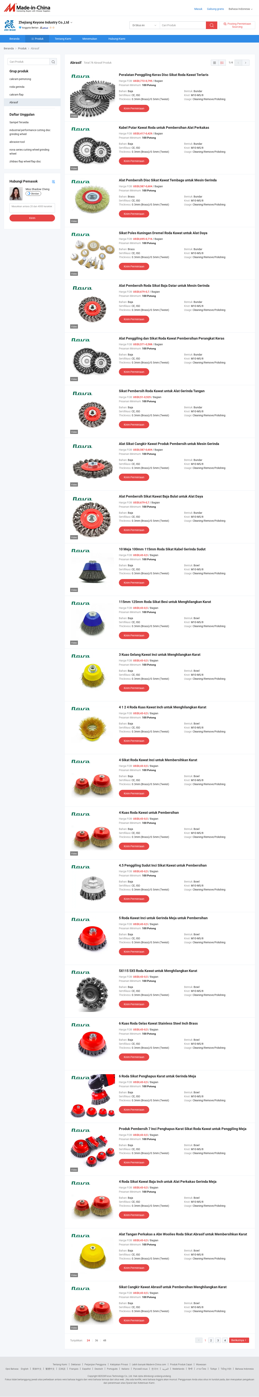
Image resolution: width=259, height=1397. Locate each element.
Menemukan (89, 38)
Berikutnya (237, 1340)
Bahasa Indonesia (244, 1368)
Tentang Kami (63, 38)
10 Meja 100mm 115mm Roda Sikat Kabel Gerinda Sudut (162, 549)
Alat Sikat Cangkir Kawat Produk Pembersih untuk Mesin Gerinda (169, 444)
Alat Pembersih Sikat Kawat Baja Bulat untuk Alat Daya (161, 496)
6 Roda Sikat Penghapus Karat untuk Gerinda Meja (157, 1076)
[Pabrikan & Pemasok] (28, 7)
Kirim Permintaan (134, 108)
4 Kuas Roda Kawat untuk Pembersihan (149, 813)
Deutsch (99, 1368)
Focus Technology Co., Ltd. (119, 1375)
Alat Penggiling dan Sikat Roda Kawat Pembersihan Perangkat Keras (171, 338)
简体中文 (37, 1368)
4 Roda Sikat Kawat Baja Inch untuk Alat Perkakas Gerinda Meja (168, 1182)
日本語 (62, 1368)
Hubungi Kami (116, 38)
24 (88, 1340)
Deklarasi (76, 1364)
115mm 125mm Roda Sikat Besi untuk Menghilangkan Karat (165, 602)
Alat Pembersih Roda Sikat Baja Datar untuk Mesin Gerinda (164, 286)
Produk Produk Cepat (181, 1364)
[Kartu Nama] (53, 181)
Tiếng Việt (226, 1368)
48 (104, 1340)
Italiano (125, 1368)
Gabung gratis (215, 9)
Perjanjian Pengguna (95, 1364)
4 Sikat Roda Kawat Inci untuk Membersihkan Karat (158, 760)
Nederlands (178, 1368)
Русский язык (140, 1368)
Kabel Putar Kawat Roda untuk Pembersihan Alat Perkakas (164, 128)
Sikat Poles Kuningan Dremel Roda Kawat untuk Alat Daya (163, 233)
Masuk (198, 9)
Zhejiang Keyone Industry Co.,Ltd (44, 22)
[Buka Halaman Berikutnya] (245, 63)
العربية (165, 1368)
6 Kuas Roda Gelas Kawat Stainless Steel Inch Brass (158, 1023)
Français (73, 1368)
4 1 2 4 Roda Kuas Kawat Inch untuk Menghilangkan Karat (162, 707)
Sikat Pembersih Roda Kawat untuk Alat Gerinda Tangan (162, 391)
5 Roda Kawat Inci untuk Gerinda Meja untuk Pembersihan (163, 918)
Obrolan (35, 193)
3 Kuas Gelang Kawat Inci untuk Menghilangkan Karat (159, 655)
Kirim (32, 218)
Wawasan (201, 1364)
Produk (39, 38)
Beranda (14, 38)
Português (112, 1368)
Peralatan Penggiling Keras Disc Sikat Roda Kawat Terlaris (163, 75)
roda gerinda (16, 86)
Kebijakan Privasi (119, 1364)
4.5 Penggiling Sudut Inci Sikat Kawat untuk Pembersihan (163, 865)
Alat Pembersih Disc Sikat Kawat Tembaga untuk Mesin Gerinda (168, 180)
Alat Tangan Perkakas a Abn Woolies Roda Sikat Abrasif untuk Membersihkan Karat (183, 1234)
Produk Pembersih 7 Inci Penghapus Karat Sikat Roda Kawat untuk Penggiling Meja (182, 1129)
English (24, 1368)
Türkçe (213, 1368)
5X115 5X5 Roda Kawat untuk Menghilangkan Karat (158, 971)
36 (96, 1340)
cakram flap (16, 94)
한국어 (154, 1368)
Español (86, 1368)
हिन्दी (190, 1368)
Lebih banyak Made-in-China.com (149, 1364)
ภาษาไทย (201, 1368)
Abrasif (13, 102)
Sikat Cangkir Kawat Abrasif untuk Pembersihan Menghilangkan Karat (173, 1287)
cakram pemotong (20, 79)
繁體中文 (50, 1368)
